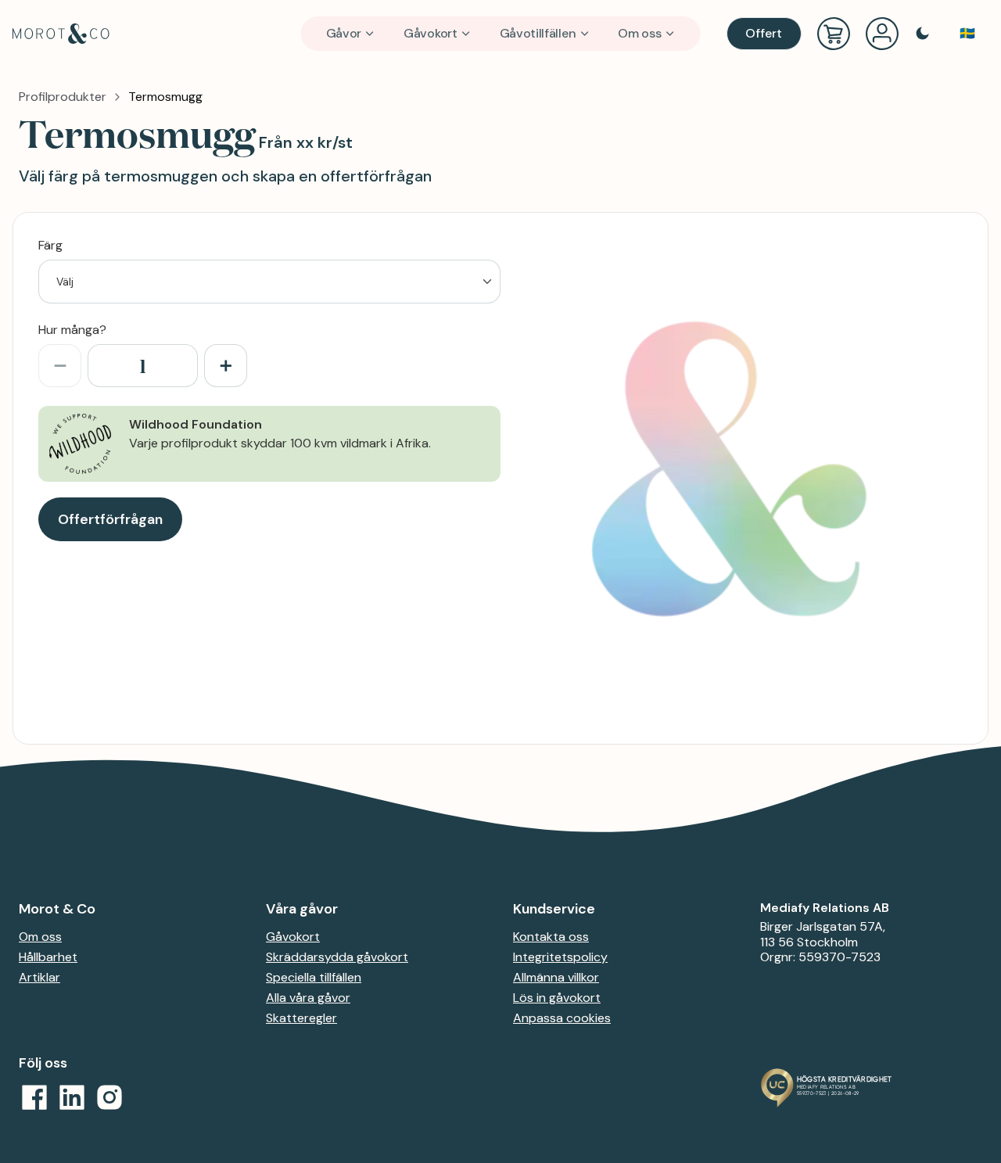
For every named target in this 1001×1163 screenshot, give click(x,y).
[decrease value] (59, 365)
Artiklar (39, 977)
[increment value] (225, 365)
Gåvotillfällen (538, 33)
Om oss (639, 33)
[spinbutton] (143, 365)
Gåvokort (430, 33)
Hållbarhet (48, 957)
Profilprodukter (62, 96)
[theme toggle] (922, 33)
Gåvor (343, 33)
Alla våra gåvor (308, 997)
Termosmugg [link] (165, 96)
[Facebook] (34, 1097)
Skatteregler (301, 1018)
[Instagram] (109, 1097)
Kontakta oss (551, 936)
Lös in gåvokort (557, 997)
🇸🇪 (967, 33)
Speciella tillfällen (313, 977)
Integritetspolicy (560, 957)
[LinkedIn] (72, 1097)
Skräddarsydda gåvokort (337, 957)
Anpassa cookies (562, 1018)
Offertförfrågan (110, 519)
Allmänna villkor (556, 977)
